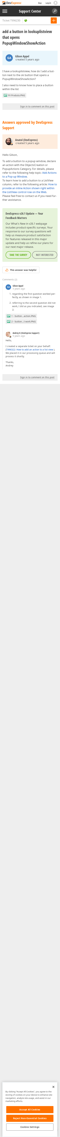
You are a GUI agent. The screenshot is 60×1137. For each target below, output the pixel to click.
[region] (29, 1109)
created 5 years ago (27, 59)
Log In (48, 2)
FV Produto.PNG (16, 95)
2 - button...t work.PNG (23, 321)
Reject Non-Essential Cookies (30, 1118)
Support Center (30, 11)
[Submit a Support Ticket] (54, 20)
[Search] (55, 11)
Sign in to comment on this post (37, 106)
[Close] (53, 1086)
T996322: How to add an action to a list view (30, 349)
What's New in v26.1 (23, 223)
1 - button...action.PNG (23, 316)
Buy (40, 2)
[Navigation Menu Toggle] (4, 11)
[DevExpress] (12, 3)
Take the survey (18, 255)
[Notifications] (55, 3)
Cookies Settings (30, 1127)
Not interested (44, 255)
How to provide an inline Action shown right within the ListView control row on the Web (29, 188)
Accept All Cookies (29, 1109)
